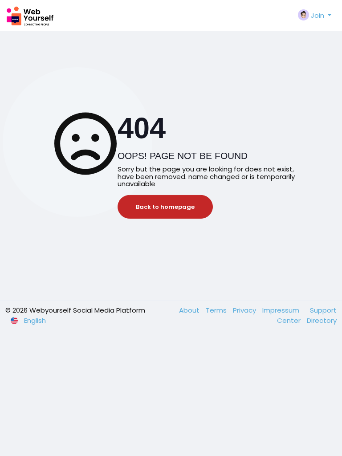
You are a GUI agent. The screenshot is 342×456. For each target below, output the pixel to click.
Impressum (281, 310)
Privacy (245, 310)
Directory (322, 320)
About (190, 310)
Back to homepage (165, 207)
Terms (217, 310)
